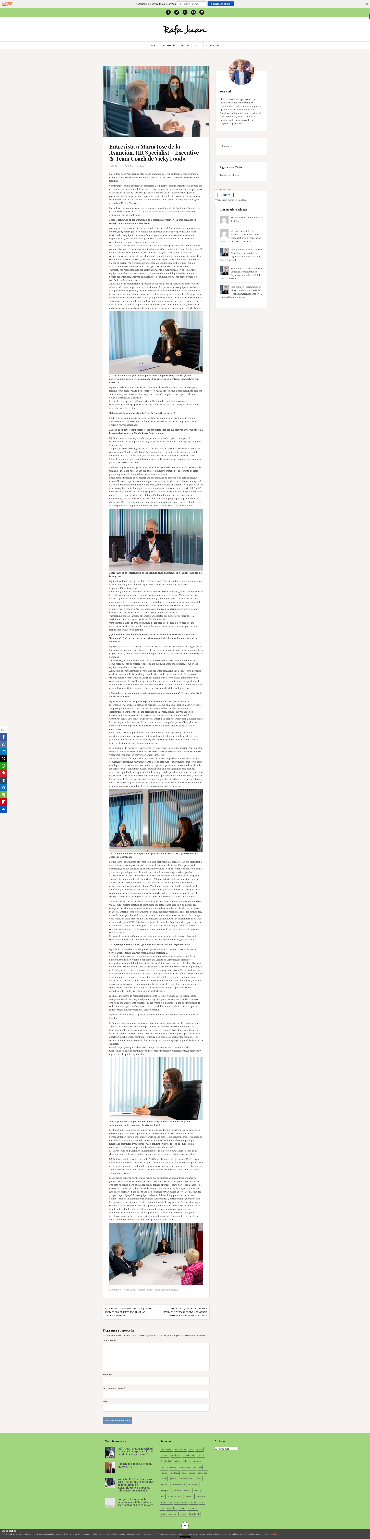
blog (191, 1449)
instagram (165, 1490)
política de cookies (269, 1534)
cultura (177, 1461)
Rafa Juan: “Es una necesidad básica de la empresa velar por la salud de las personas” (136, 1451)
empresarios (184, 1467)
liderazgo (197, 1490)
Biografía (169, 45)
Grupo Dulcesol (186, 1478)
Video (197, 45)
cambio (199, 1449)
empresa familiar (156, 1289)
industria (165, 1484)
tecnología (192, 1508)
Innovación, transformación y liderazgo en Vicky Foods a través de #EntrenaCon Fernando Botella (185, 1312)
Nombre (108, 1374)
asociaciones (180, 1449)
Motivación (202, 1496)
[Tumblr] (3, 780)
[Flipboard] (3, 802)
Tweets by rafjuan (229, 175)
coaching (130, 1289)
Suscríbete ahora (220, 3)
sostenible (171, 1508)
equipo (169, 1289)
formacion (202, 1473)
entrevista (197, 1467)
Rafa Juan (130, 166)
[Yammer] (3, 787)
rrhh (176, 1289)
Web (105, 1401)
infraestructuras (178, 1484)
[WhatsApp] (3, 766)
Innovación (193, 1484)
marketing (189, 1496)
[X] (3, 758)
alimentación (166, 1449)
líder (163, 1496)
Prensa (185, 45)
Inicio (154, 45)
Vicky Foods (194, 1514)
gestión (173, 1478)
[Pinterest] (3, 773)
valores (182, 1514)
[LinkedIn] (3, 751)
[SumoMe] (3, 809)
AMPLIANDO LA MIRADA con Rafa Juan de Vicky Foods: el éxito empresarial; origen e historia (128, 1312)
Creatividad (166, 1461)
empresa (141, 1289)
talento (182, 1508)
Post (142, 166)
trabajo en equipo (168, 1514)
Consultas (212, 45)
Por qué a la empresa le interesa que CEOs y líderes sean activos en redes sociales (135, 1502)
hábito (199, 1478)
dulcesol (186, 1461)
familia (192, 1473)
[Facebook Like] (3, 744)
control (201, 1455)
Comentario (110, 1340)
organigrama (166, 1502)
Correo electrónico (114, 1387)
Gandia (164, 1478)
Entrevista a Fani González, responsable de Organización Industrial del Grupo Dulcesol (240, 238)
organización (181, 1502)
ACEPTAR (185, 1537)
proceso (193, 1502)
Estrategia (174, 1473)
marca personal (175, 1496)
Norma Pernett (238, 217)
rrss (162, 1508)
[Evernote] (3, 794)
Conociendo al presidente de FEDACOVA (135, 1465)
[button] (185, 4)
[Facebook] (3, 737)
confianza (175, 1455)
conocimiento (189, 1455)
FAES (184, 1473)
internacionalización (181, 1490)
